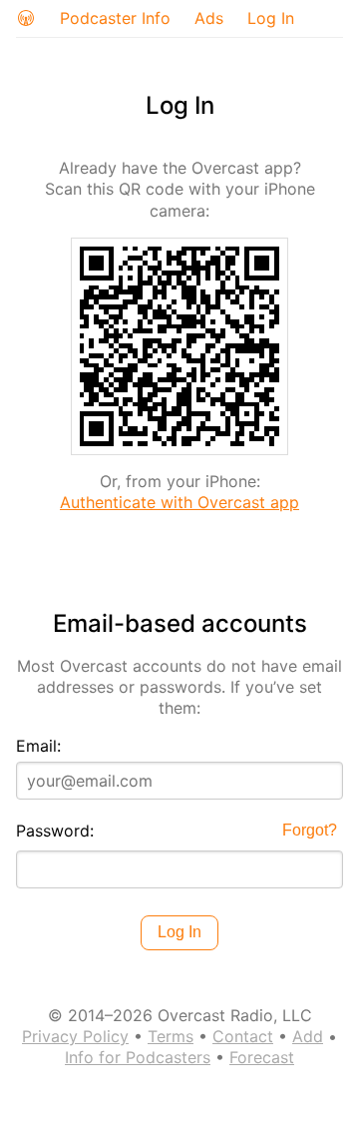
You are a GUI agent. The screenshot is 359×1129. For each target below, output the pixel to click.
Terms (170, 1036)
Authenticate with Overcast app (179, 502)
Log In (270, 18)
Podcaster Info (115, 18)
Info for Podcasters (137, 1057)
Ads (208, 18)
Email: (38, 746)
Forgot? (309, 830)
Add (307, 1036)
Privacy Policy (75, 1036)
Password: (55, 831)
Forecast (261, 1057)
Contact (242, 1036)
